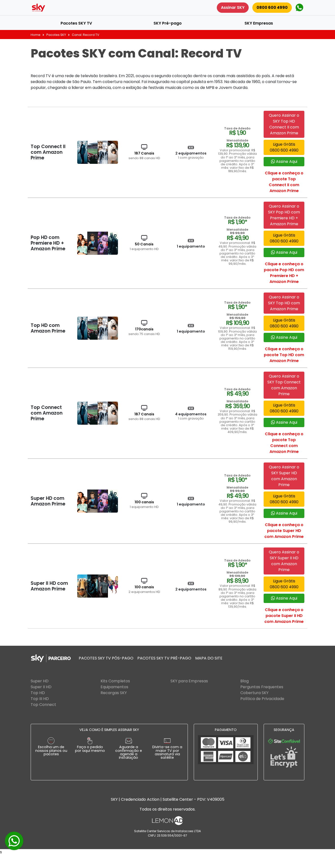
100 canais (144, 504)
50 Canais (144, 246)
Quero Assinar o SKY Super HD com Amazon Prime (284, 476)
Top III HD (40, 698)
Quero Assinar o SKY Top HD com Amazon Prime (284, 303)
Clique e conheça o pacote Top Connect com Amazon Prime (284, 442)
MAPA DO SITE (208, 658)
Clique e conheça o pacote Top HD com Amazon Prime (284, 355)
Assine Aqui (286, 161)
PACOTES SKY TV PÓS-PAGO (106, 658)
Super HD (40, 681)
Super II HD (41, 687)
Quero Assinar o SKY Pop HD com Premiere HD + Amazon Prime (284, 215)
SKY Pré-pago (168, 23)
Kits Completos (115, 681)
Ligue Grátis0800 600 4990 (284, 147)
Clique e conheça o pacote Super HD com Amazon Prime (284, 530)
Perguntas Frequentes (261, 687)
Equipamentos (114, 687)
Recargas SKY (114, 693)
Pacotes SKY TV (76, 23)
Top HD (38, 693)
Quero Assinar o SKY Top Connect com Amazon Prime (284, 385)
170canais (144, 331)
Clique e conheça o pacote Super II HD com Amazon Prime (284, 615)
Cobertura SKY (254, 693)
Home (35, 35)
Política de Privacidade (262, 698)
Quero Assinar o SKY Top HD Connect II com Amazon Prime (284, 124)
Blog (244, 681)
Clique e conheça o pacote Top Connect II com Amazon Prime (284, 182)
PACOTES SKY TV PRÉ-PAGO (164, 658)
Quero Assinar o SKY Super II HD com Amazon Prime (284, 561)
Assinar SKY (233, 7)
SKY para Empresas (189, 681)
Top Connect (43, 704)
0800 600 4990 (272, 7)
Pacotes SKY (56, 35)
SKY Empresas (259, 23)
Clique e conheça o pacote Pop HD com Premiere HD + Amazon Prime (284, 272)
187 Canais (144, 155)
